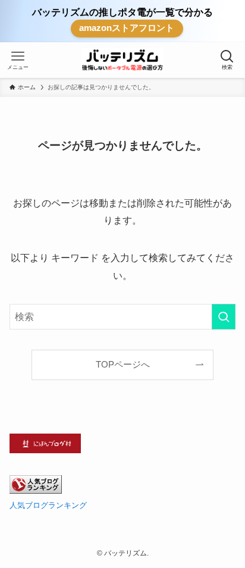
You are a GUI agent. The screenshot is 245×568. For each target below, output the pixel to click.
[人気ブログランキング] (36, 490)
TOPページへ (123, 364)
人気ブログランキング (48, 505)
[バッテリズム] (122, 60)
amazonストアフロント (126, 28)
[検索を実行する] (223, 316)
